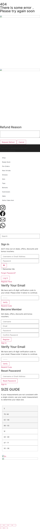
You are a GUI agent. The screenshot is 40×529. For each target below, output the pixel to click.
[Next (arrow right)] (6, 528)
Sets (3, 179)
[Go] (4, 456)
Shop (4, 158)
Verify (5, 302)
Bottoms (5, 187)
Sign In (4, 343)
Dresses (5, 175)
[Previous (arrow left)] (2, 528)
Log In (5, 278)
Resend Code (6, 306)
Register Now (6, 282)
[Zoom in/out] (2, 525)
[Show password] (4, 265)
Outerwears (6, 192)
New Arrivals (6, 170)
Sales (4, 196)
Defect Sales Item (8, 200)
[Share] (10, 525)
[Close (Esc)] (14, 525)
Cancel (21, 142)
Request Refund (8, 142)
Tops (3, 183)
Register (6, 339)
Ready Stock (6, 162)
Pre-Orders (6, 166)
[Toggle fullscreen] (6, 525)
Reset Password (9, 381)
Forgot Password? (8, 273)
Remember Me (9, 269)
